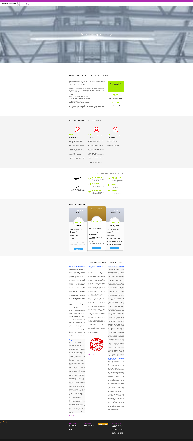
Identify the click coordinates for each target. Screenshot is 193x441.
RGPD (70, 429)
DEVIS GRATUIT (78, 249)
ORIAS (113, 432)
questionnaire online (97, 138)
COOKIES (71, 426)
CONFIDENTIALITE (72, 428)
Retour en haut (72, 415)
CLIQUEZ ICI (115, 88)
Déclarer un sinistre (103, 424)
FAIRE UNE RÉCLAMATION (89, 425)
